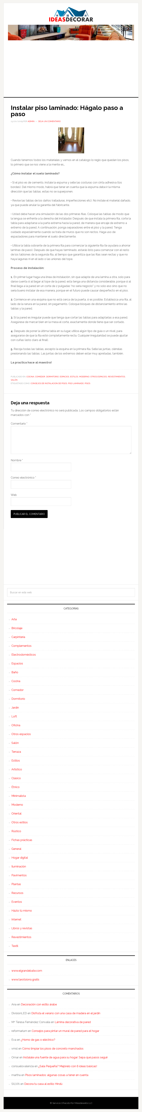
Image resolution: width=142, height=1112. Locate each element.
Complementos (21, 645)
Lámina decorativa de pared (73, 1022)
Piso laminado (76, 383)
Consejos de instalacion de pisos (49, 383)
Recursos (17, 893)
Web (14, 495)
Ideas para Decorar (71, 14)
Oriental (16, 813)
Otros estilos (19, 822)
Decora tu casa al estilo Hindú (43, 1084)
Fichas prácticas (21, 840)
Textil (14, 946)
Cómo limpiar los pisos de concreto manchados (52, 1048)
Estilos (74, 376)
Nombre (17, 460)
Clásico (16, 778)
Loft (14, 716)
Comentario (19, 423)
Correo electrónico (23, 477)
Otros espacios (98, 376)
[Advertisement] (71, 71)
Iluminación (18, 866)
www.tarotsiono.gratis (25, 979)
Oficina (15, 725)
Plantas (16, 884)
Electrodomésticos (23, 654)
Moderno (84, 376)
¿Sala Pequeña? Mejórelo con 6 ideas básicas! (67, 1066)
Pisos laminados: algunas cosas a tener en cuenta (56, 1075)
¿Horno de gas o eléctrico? (38, 1039)
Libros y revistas (21, 928)
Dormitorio (52, 376)
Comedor (40, 376)
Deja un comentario (49, 121)
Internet (16, 919)
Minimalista (18, 796)
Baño (14, 672)
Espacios (64, 376)
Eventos (16, 901)
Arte (14, 619)
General (16, 848)
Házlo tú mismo (21, 910)
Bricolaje (16, 628)
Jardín (15, 707)
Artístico (16, 769)
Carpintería (18, 637)
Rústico (16, 831)
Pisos (87, 383)
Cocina (30, 376)
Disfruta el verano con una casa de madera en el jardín (65, 1013)
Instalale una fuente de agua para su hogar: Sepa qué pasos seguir (65, 1057)
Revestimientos (116, 376)
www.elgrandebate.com (26, 970)
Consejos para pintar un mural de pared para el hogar (65, 1031)
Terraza (16, 751)
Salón (14, 380)
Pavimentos (19, 875)
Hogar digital (19, 857)
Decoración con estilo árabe (39, 1004)
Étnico (15, 787)
